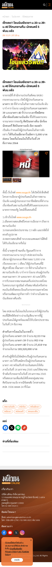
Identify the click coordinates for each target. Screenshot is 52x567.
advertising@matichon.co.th (19, 517)
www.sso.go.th (23, 192)
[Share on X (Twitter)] (12, 428)
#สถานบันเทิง (9, 406)
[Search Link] (44, 5)
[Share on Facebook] (5, 428)
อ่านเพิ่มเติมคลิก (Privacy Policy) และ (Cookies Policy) (17, 551)
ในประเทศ (16, 17)
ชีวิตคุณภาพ (27, 17)
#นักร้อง (22, 406)
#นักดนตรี (19, 411)
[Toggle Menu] (48, 5)
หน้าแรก (6, 17)
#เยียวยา (7, 411)
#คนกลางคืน (33, 411)
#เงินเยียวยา (34, 406)
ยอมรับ (17, 560)
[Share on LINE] (18, 428)
